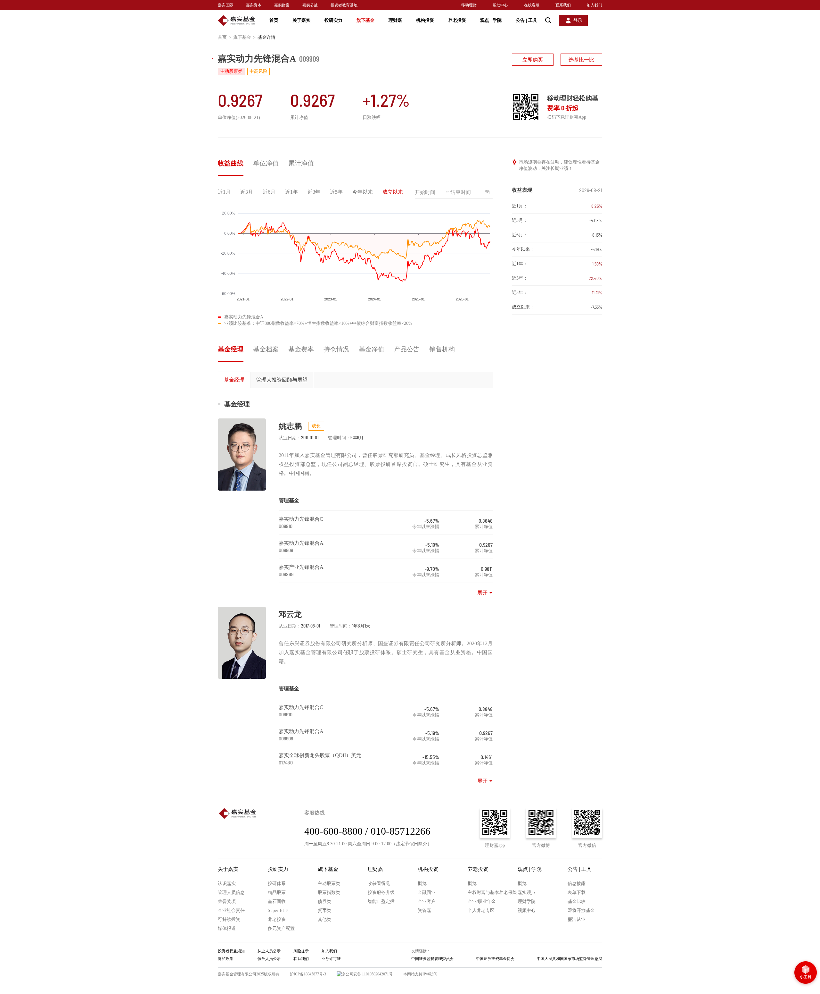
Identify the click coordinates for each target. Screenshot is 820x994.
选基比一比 (581, 60)
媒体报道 (227, 928)
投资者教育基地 (344, 5)
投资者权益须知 (231, 951)
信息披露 (577, 883)
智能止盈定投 (381, 901)
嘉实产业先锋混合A (301, 567)
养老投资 (457, 20)
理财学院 (527, 901)
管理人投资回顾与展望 (282, 380)
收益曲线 (230, 163)
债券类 (324, 901)
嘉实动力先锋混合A (301, 543)
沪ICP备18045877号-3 (308, 974)
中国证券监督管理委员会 (432, 958)
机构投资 (425, 20)
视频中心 (527, 910)
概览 (422, 883)
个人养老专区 (481, 910)
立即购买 (532, 60)
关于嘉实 (301, 20)
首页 (273, 20)
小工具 (805, 973)
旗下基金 (365, 20)
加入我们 (594, 5)
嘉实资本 (253, 5)
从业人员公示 (269, 951)
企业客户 (427, 901)
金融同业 (427, 892)
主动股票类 (329, 883)
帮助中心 (500, 5)
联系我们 (563, 5)
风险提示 (301, 951)
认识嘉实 (227, 883)
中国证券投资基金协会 (495, 958)
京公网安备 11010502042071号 (367, 974)
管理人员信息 (231, 892)
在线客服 (531, 5)
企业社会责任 (231, 910)
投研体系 (277, 883)
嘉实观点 (527, 892)
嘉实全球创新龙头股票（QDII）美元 (320, 755)
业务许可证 (331, 958)
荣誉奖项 (227, 901)
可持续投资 (229, 919)
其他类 (324, 919)
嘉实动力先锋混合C (301, 519)
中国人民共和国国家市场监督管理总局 (569, 958)
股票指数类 (329, 892)
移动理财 (469, 5)
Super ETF (278, 910)
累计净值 (301, 163)
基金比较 (577, 901)
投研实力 (333, 20)
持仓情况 (336, 349)
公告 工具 (526, 20)
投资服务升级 (381, 892)
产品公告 (407, 349)
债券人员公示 (269, 958)
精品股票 (277, 892)
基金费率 (301, 349)
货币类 (324, 910)
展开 (482, 592)
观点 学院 (491, 20)
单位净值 (266, 163)
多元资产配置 (281, 928)
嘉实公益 (310, 5)
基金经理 (230, 349)
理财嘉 (395, 20)
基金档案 (266, 349)
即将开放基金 (581, 910)
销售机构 (442, 349)
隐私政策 (225, 958)
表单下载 (577, 892)
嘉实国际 (225, 5)
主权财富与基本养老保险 (492, 892)
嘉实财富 (282, 5)
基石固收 (277, 901)
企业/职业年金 (482, 901)
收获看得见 (379, 883)
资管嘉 (424, 910)
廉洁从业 (577, 919)
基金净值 (371, 349)
